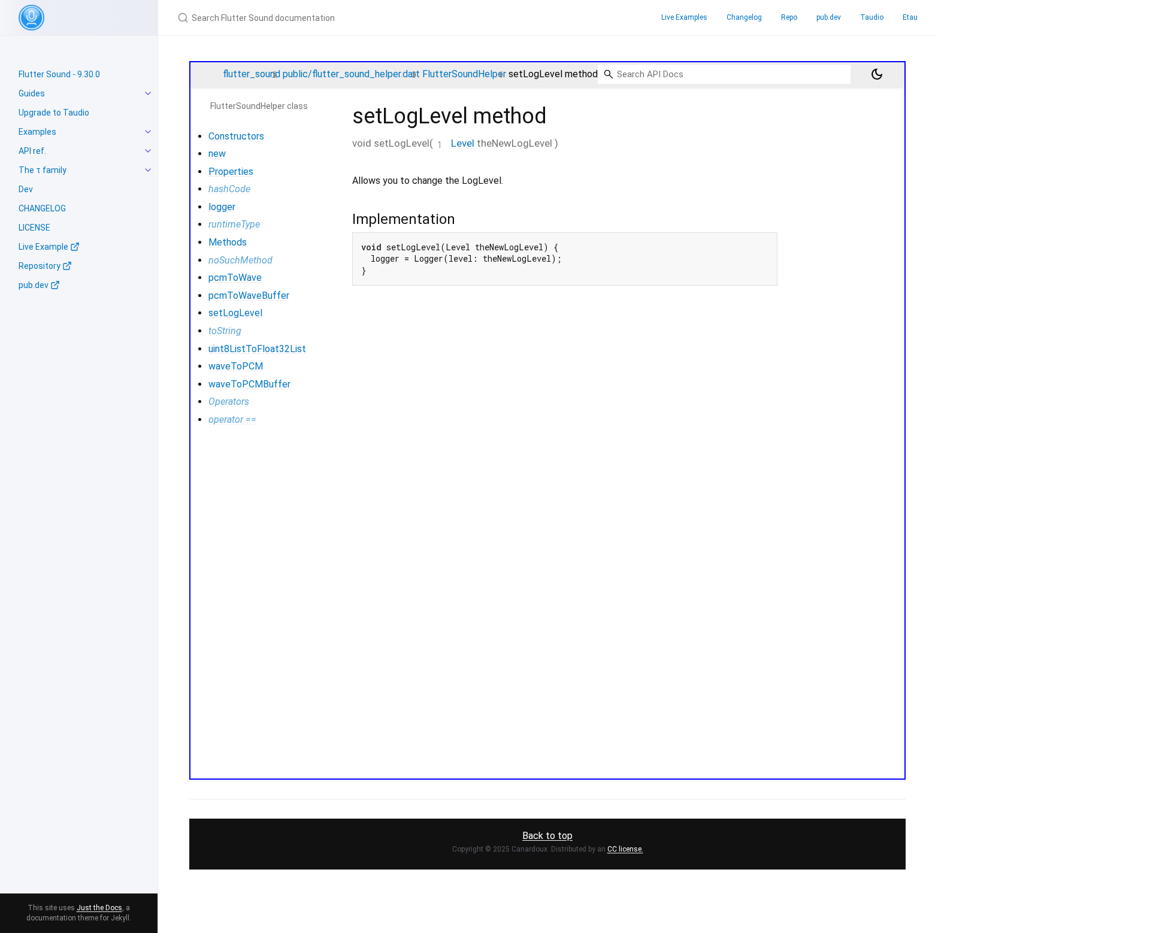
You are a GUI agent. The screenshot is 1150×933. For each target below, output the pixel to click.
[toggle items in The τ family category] (148, 170)
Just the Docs (99, 908)
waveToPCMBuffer (249, 384)
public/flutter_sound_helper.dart (351, 74)
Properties (230, 171)
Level (462, 143)
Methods (227, 242)
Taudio (871, 17)
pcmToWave (235, 277)
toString (224, 331)
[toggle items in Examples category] (148, 131)
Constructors (236, 136)
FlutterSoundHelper (464, 74)
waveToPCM (235, 366)
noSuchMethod (240, 260)
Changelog (744, 17)
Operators (228, 401)
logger (221, 207)
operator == (232, 419)
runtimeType (234, 224)
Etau (910, 17)
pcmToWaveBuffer (248, 295)
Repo (789, 17)
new (217, 153)
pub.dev (828, 17)
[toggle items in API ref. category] (148, 150)
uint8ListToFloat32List (257, 349)
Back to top (547, 835)
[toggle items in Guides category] (148, 93)
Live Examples (684, 17)
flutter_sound (251, 74)
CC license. (625, 849)
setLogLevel (235, 313)
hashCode (229, 189)
